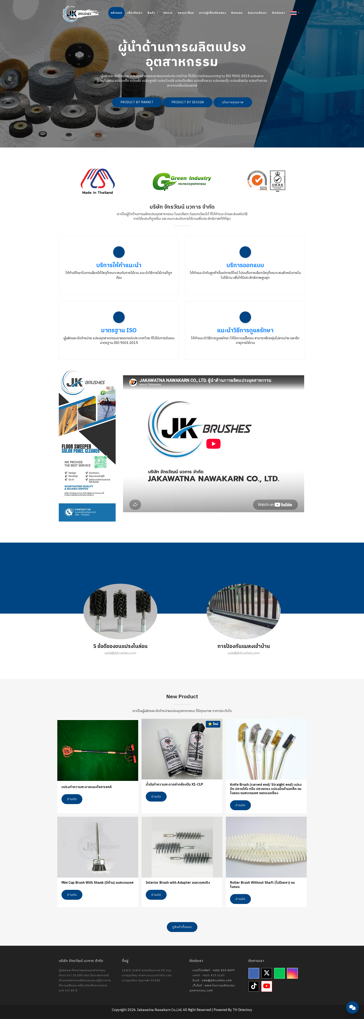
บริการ (168, 13)
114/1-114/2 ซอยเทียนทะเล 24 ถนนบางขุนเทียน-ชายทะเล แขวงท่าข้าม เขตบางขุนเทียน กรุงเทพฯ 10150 (146, 975)
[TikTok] (254, 986)
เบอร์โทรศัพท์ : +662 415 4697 (213, 970)
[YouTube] (266, 986)
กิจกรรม (237, 13)
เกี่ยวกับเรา (134, 13)
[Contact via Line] (352, 983)
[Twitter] (266, 973)
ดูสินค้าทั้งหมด (182, 927)
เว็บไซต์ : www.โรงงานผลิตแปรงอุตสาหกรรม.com (212, 988)
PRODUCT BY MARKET (137, 102)
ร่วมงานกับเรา (257, 13)
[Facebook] (254, 973)
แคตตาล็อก (186, 13)
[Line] (279, 973)
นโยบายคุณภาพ (233, 102)
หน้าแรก (116, 13)
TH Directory (242, 1010)
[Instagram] (292, 973)
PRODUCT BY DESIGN (188, 102)
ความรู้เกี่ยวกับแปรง (212, 13)
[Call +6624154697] (352, 996)
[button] (295, 13)
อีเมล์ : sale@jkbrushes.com (212, 980)
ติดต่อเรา (278, 13)
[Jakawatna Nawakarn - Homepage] (81, 14)
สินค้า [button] (151, 13)
